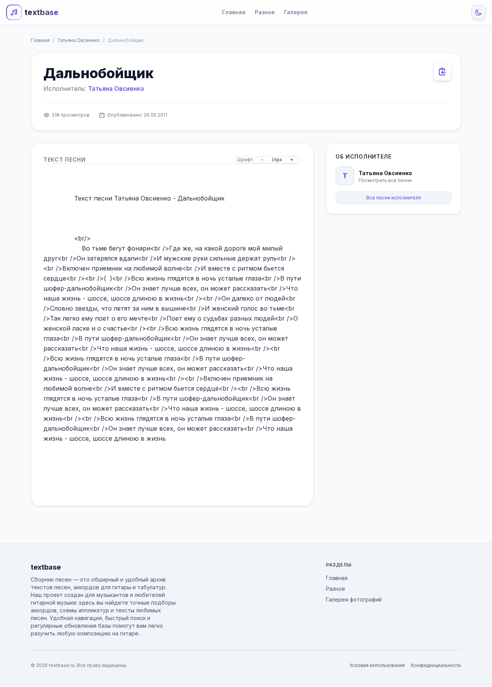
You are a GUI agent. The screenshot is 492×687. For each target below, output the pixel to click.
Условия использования (377, 665)
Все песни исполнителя (393, 198)
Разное (265, 12)
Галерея (296, 12)
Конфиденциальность (436, 665)
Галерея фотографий (354, 599)
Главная (234, 12)
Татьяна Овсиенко (78, 40)
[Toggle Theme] (478, 12)
